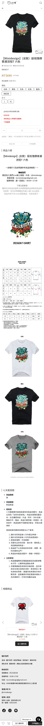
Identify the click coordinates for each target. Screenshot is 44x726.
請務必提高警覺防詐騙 (24, 664)
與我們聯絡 (17, 660)
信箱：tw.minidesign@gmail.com (14, 680)
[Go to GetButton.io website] (38, 723)
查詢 (3, 660)
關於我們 (9, 660)
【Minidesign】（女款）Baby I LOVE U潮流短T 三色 (22, 635)
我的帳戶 (25, 660)
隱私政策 (5, 664)
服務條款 (12, 664)
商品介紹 (12, 144)
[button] (41, 622)
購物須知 (33, 660)
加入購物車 (19, 723)
